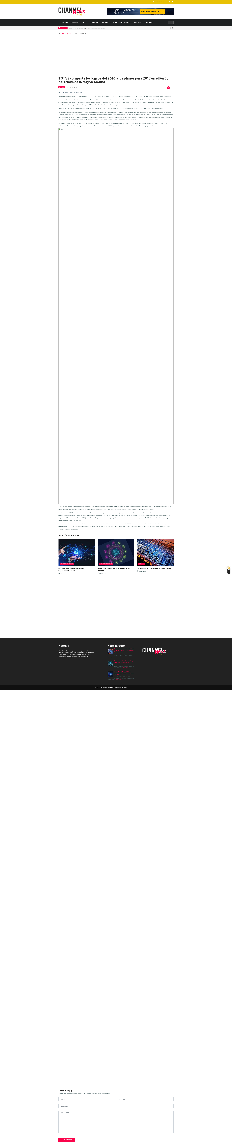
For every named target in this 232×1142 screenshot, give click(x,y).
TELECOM (105, 22)
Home (62, 33)
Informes (137, 22)
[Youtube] (173, 2)
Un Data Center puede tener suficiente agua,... (100, 568)
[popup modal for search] (171, 22)
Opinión (87, 563)
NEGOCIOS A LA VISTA (78, 22)
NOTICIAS (64, 22)
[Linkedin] (169, 2)
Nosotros (149, 22)
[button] (170, 28)
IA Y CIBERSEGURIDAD (130, 563)
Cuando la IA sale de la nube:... (133, 568)
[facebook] (166, 2)
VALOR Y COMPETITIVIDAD (121, 22)
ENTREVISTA (94, 22)
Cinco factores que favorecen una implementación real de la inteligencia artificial (88, 28)
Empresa (69, 33)
